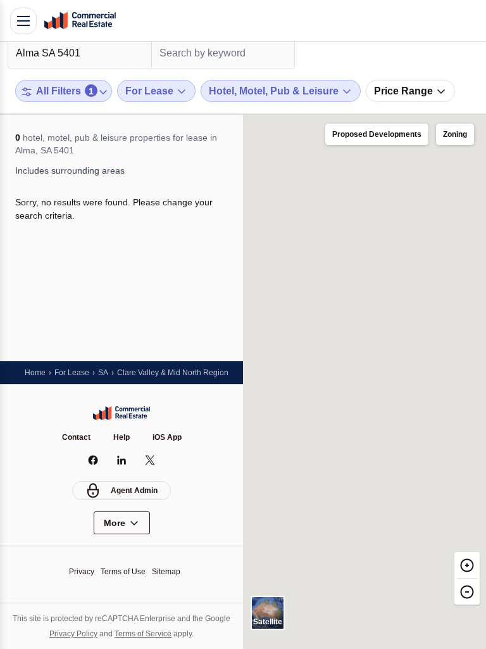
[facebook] (93, 460)
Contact (76, 437)
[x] (150, 460)
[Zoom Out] (467, 591)
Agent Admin (134, 490)
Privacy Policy (73, 633)
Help (121, 437)
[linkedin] (122, 460)
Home (35, 372)
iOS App (167, 437)
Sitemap (166, 571)
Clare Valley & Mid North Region (172, 372)
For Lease (71, 372)
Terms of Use (123, 571)
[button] (377, 135)
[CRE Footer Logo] (121, 413)
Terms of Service (143, 633)
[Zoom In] (467, 565)
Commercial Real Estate (80, 21)
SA (103, 372)
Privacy (81, 571)
